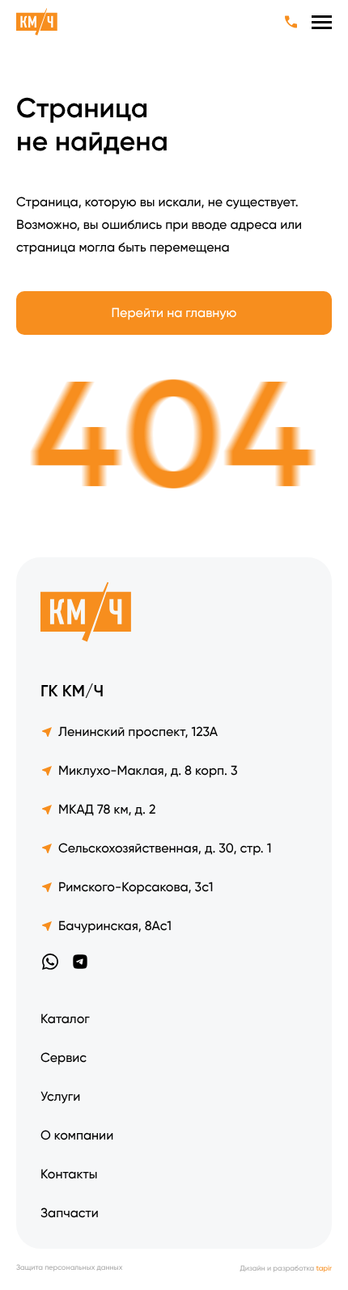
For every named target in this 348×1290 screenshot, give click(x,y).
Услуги (60, 1096)
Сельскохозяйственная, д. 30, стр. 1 (164, 848)
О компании (76, 1135)
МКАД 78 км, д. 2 (106, 809)
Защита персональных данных (69, 1268)
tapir (324, 1269)
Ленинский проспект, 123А (138, 731)
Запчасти (69, 1212)
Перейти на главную (174, 312)
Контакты (68, 1174)
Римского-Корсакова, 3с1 (135, 887)
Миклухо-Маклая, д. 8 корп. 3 (148, 770)
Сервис (63, 1057)
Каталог (65, 1018)
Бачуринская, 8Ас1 (115, 925)
